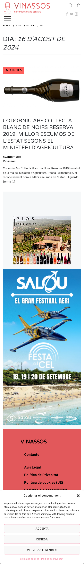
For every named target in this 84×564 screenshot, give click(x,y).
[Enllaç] (23, 8)
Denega (42, 539)
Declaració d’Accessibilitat (45, 490)
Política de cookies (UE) (43, 482)
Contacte (31, 455)
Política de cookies (29, 559)
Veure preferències (42, 550)
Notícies (14, 70)
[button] (78, 496)
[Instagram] (76, 14)
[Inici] (78, 5)
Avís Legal (32, 467)
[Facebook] (67, 14)
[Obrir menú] (7, 18)
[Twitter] (71, 14)
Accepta (42, 528)
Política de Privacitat (52, 559)
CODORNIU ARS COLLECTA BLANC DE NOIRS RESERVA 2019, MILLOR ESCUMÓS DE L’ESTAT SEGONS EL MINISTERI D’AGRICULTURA (38, 134)
